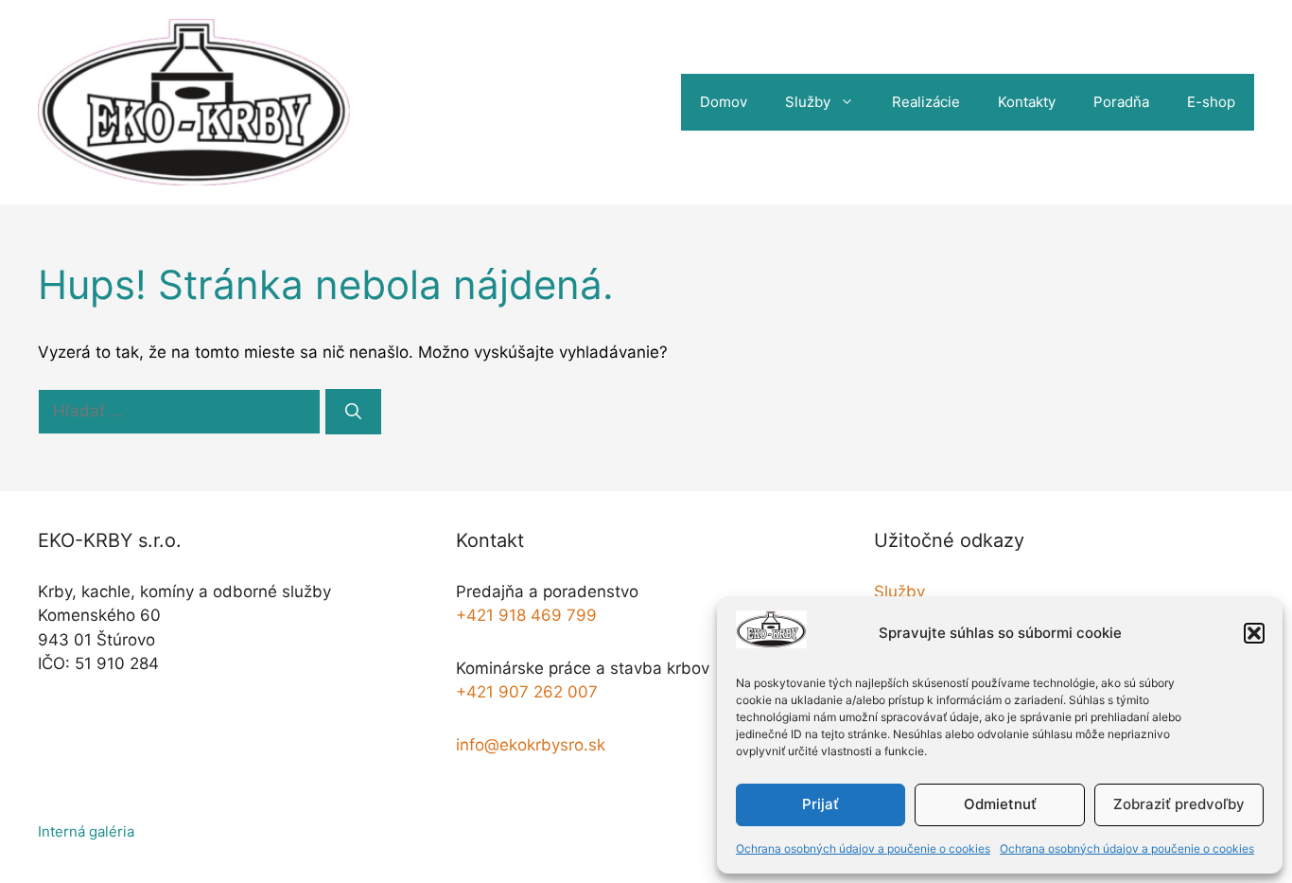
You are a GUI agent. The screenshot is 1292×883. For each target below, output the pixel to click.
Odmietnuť (1000, 804)
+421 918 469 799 (526, 615)
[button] (1254, 633)
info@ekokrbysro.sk (530, 744)
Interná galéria (86, 831)
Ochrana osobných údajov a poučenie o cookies (863, 848)
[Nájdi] (353, 411)
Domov (723, 102)
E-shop (1211, 102)
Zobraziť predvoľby (1179, 804)
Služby (807, 102)
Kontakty (1027, 102)
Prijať (820, 804)
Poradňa (1121, 102)
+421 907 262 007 (527, 691)
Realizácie (926, 102)
